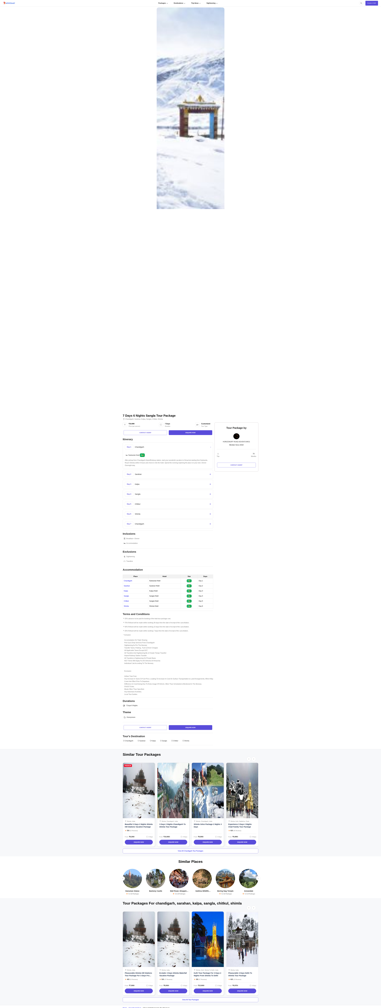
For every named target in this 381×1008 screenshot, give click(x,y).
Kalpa (143, 419)
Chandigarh (129, 419)
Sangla (148, 419)
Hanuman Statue (132, 891)
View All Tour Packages (190, 1000)
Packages (162, 3)
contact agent (145, 432)
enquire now (190, 432)
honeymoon (131, 717)
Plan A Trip (371, 3)
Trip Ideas (195, 3)
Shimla (160, 419)
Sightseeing (211, 3)
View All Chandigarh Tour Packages (190, 851)
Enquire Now (139, 842)
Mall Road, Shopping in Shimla (179, 891)
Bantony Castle (155, 891)
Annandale (248, 891)
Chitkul (154, 419)
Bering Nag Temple (225, 891)
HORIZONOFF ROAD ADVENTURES (236, 442)
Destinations (178, 3)
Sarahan (137, 419)
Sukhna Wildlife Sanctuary (202, 891)
